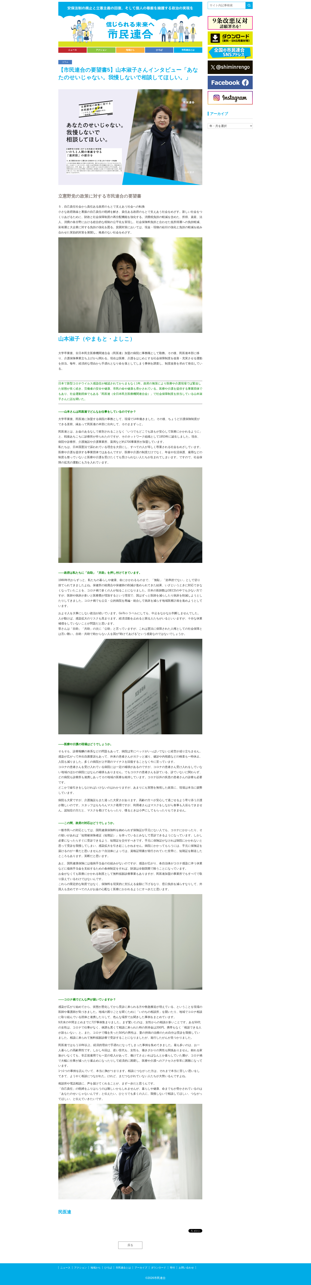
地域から (130, 50)
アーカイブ (141, 1267)
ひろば (159, 50)
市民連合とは (188, 50)
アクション (101, 50)
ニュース (72, 50)
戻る (130, 1245)
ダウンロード (158, 1267)
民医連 (64, 1211)
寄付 (172, 1267)
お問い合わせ (186, 1267)
